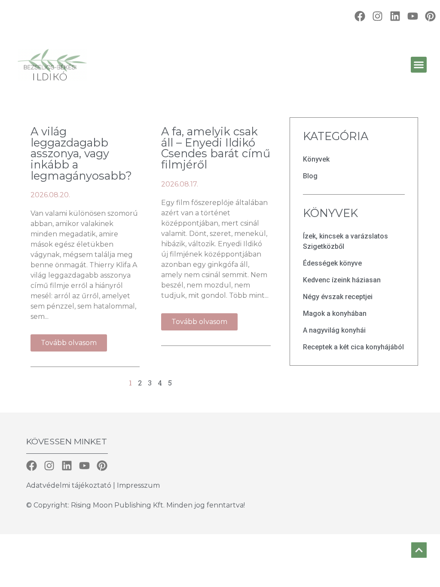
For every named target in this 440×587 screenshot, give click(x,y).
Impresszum (138, 485)
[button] (419, 65)
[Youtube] (412, 16)
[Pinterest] (430, 16)
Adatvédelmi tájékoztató (69, 485)
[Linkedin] (395, 16)
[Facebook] (359, 16)
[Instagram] (377, 16)
